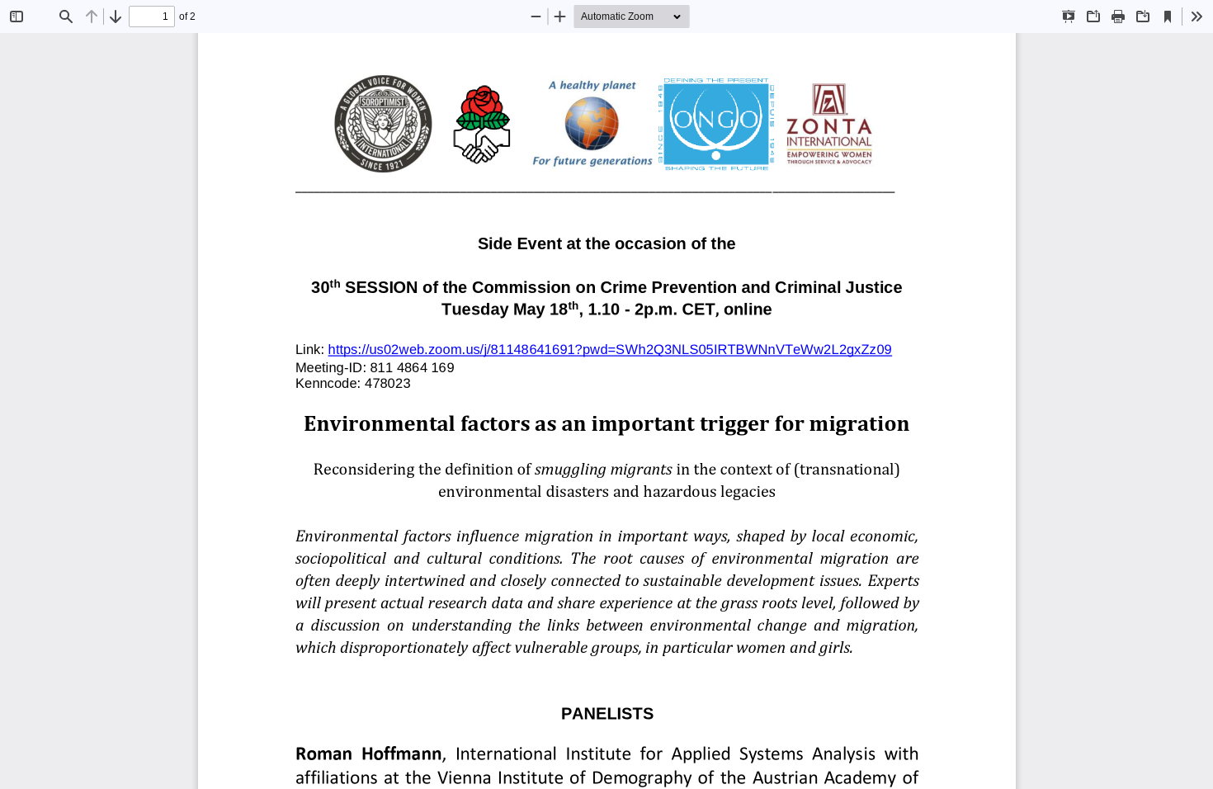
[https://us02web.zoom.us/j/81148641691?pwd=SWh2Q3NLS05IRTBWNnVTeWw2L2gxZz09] (610, 340)
